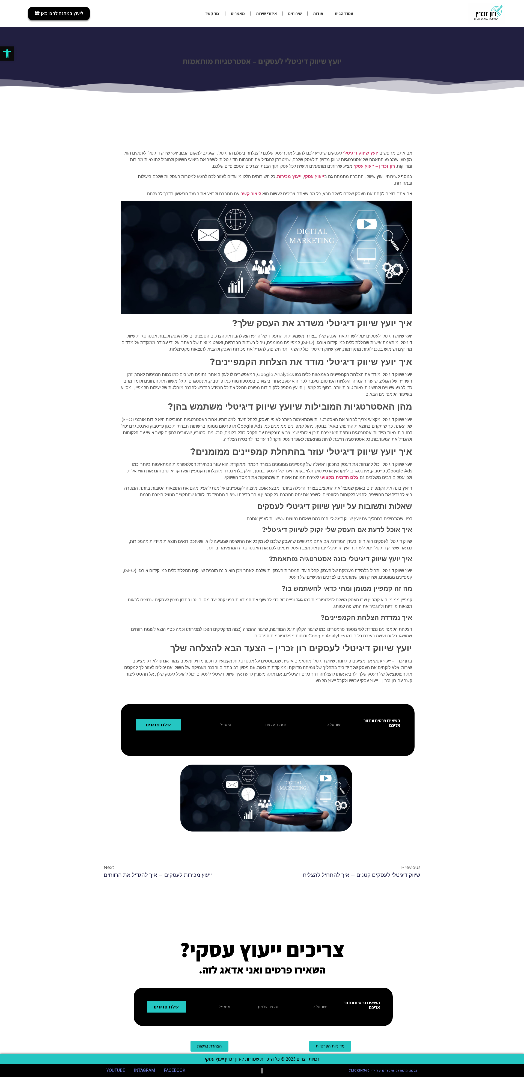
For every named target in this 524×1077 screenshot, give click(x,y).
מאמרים (238, 13)
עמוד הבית (344, 13)
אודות (318, 13)
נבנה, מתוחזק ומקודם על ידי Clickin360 (383, 1070)
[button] (7, 53)
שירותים (295, 13)
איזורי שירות (266, 13)
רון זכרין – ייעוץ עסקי (374, 166)
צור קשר (212, 13)
